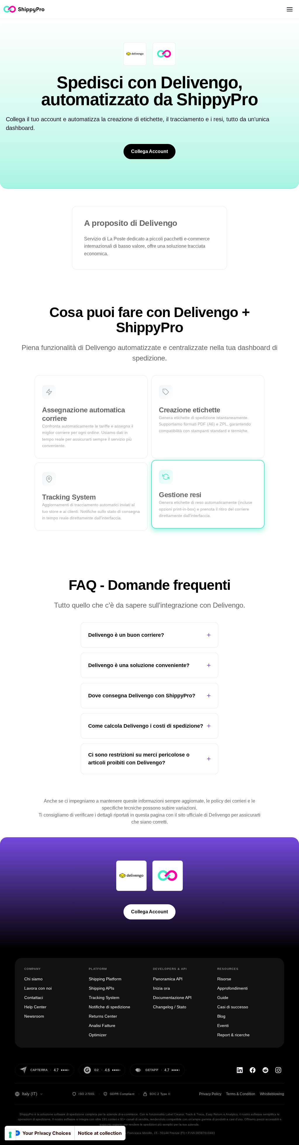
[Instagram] (278, 1070)
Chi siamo (33, 979)
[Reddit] (265, 1070)
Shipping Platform (105, 979)
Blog (221, 1016)
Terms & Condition (240, 1094)
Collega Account (149, 151)
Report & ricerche (233, 1035)
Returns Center (103, 1016)
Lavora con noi (38, 988)
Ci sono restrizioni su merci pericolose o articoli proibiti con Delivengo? (149, 759)
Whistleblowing (272, 1094)
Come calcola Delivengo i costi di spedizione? (149, 726)
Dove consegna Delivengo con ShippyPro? (149, 695)
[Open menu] (289, 9)
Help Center (35, 1007)
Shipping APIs (101, 988)
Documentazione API (172, 997)
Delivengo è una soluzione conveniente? (149, 665)
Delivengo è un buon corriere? (149, 635)
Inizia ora (161, 988)
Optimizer (98, 1035)
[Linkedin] (240, 1070)
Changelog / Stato (169, 1007)
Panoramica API (167, 979)
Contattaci (33, 997)
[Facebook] (252, 1070)
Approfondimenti (232, 988)
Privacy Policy (210, 1094)
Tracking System (104, 997)
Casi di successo (232, 1007)
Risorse (224, 979)
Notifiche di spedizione (109, 1007)
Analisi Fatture (102, 1025)
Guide (222, 997)
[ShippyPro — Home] (24, 9)
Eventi (223, 1025)
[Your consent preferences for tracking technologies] (10, 1134)
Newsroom (34, 1016)
